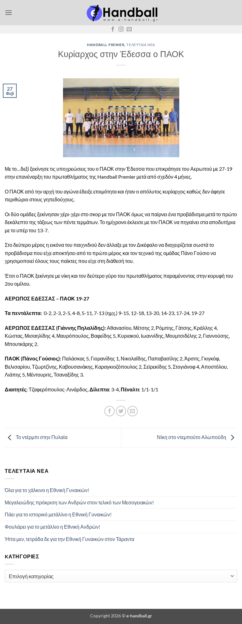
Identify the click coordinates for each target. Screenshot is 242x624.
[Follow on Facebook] (112, 29)
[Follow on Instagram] (121, 29)
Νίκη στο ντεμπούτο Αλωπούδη (192, 437)
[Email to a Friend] (132, 411)
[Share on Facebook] (109, 411)
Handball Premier (105, 44)
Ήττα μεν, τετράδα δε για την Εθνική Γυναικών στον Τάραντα (69, 539)
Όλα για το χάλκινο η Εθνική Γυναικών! (47, 490)
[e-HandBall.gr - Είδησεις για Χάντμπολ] (121, 12)
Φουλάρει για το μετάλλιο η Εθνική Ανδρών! (52, 527)
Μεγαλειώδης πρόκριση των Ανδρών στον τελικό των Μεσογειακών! (79, 502)
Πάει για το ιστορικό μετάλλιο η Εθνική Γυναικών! (58, 514)
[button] (8, 12)
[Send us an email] (129, 29)
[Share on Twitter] (121, 411)
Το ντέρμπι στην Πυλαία (41, 437)
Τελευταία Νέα (140, 44)
